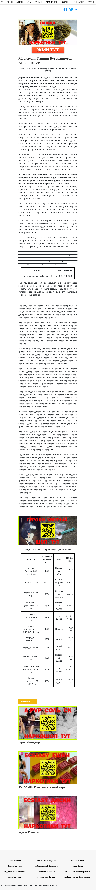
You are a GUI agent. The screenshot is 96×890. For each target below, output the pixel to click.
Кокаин (65, 2)
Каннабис (78, 2)
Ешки (10, 2)
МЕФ (28, 2)
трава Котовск (77, 860)
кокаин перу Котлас (46, 877)
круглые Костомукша (46, 860)
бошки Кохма (77, 866)
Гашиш (38, 2)
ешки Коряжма (14, 877)
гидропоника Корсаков (14, 871)
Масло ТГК (51, 2)
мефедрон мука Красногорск (77, 877)
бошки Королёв (15, 866)
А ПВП (19, 2)
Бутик (91, 2)
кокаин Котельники (46, 871)
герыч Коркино (15, 860)
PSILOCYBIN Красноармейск (77, 871)
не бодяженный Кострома (46, 866)
